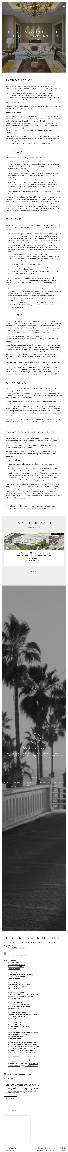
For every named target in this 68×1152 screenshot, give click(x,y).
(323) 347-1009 (14, 969)
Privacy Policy (10, 786)
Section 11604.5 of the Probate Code (41, 199)
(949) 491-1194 (14, 1008)
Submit (34, 777)
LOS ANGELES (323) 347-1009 (19, 955)
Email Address (10, 1079)
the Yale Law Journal (38, 354)
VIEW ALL (34, 572)
